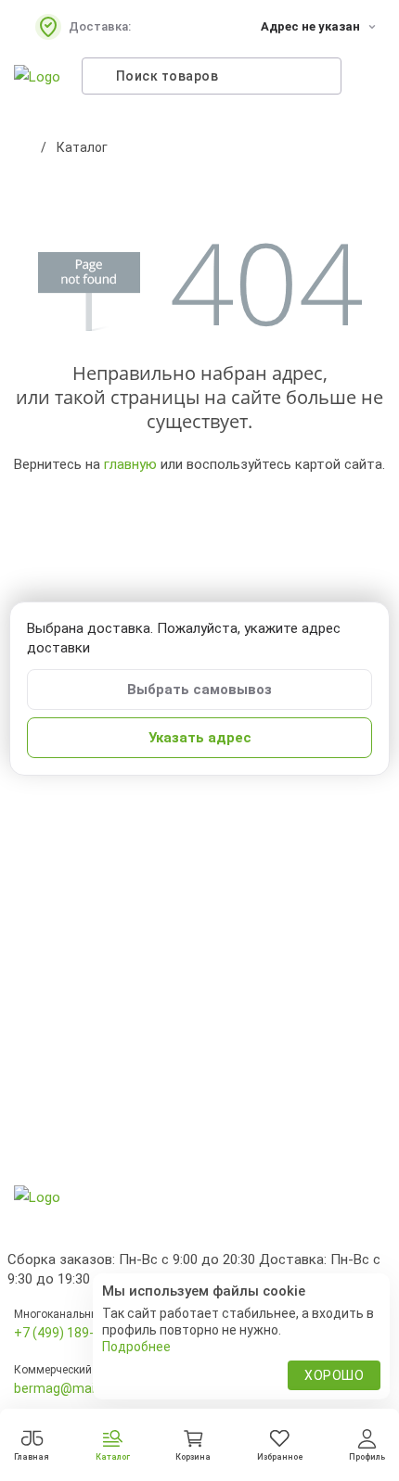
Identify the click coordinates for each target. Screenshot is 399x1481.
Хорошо (334, 1375)
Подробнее (136, 1346)
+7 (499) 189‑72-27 (71, 1332)
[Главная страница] (23, 147)
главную (130, 464)
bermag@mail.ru (63, 1388)
